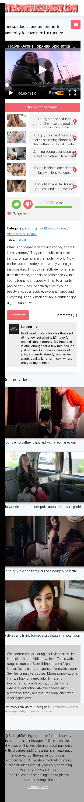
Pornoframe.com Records (26, 683)
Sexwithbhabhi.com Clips (51, 664)
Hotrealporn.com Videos (25, 659)
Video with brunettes (22, 234)
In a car (21, 239)
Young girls (32, 228)
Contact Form (38, 787)
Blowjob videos (55, 228)
